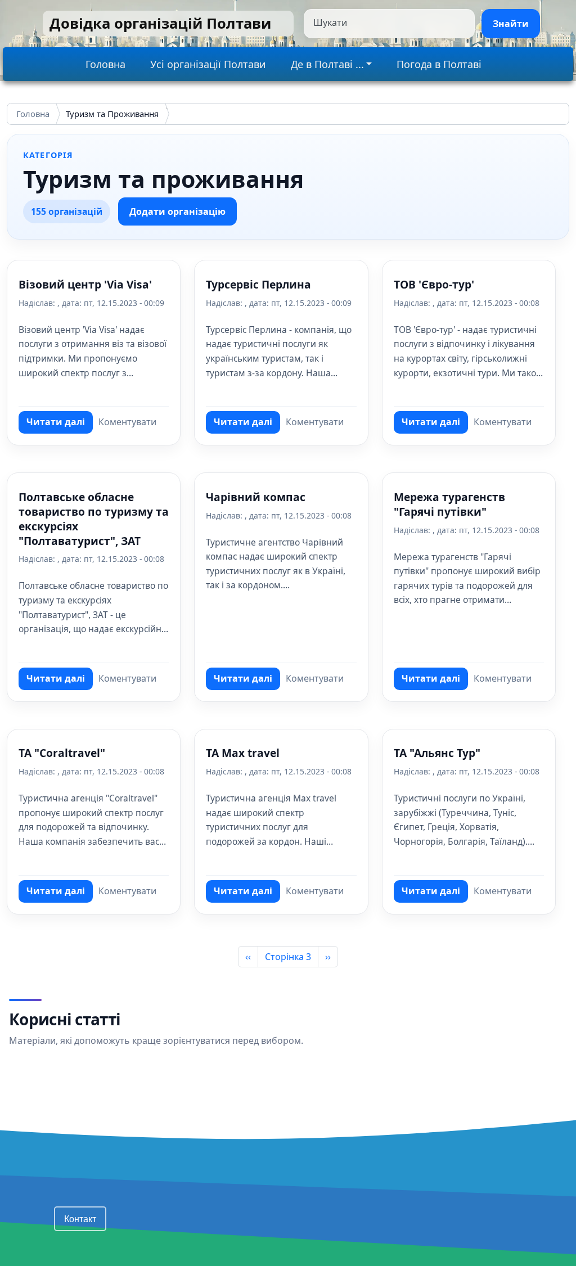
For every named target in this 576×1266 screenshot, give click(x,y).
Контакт (80, 1218)
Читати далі (59, 425)
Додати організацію (177, 211)
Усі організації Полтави (208, 64)
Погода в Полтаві (439, 64)
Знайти (511, 23)
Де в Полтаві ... (327, 64)
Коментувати (127, 422)
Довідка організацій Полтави (160, 23)
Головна (105, 64)
